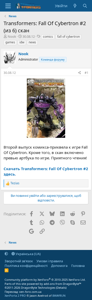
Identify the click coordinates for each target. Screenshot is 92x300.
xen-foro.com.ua (30, 292)
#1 (86, 73)
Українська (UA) (28, 253)
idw (21, 42)
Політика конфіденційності (26, 265)
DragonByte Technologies (38, 287)
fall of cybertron (68, 36)
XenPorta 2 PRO (15, 295)
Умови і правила (50, 261)
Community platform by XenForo (45, 280)
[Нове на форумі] (75, 6)
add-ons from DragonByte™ (62, 284)
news (32, 42)
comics (48, 36)
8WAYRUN (58, 295)
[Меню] (8, 6)
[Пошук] (85, 6)
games (10, 42)
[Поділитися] (79, 73)
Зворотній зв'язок (19, 261)
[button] (6, 254)
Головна (78, 265)
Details (61, 287)
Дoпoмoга (59, 265)
